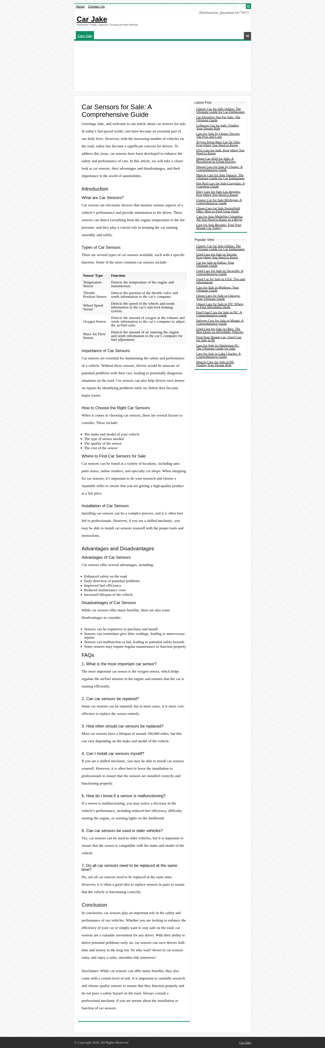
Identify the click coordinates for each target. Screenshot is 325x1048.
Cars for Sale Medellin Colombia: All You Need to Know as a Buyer (219, 218)
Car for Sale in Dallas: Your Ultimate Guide (215, 264)
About (80, 6)
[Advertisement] (162, 66)
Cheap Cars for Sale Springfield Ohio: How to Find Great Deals (218, 209)
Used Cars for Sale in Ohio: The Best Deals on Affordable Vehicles (219, 330)
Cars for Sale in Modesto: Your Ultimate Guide (217, 288)
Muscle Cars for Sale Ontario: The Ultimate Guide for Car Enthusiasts (220, 176)
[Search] (248, 6)
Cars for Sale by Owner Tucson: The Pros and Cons (218, 135)
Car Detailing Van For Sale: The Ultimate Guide (218, 118)
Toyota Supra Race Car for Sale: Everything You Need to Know (218, 143)
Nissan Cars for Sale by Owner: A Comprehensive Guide (219, 168)
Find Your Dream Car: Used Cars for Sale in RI (219, 338)
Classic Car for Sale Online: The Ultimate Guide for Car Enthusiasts (220, 110)
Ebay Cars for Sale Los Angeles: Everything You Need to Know (218, 193)
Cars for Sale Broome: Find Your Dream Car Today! (218, 226)
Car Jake (92, 19)
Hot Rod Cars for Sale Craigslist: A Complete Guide (220, 184)
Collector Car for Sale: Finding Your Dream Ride (217, 126)
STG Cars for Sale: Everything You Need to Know (220, 151)
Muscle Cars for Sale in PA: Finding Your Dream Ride (215, 363)
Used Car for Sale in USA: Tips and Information (220, 280)
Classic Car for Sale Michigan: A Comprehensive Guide (219, 201)
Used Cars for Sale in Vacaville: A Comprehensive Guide (219, 272)
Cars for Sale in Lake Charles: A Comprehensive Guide (218, 355)
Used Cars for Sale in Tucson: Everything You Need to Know (217, 255)
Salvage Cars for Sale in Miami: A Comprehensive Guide (220, 322)
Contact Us (96, 6)
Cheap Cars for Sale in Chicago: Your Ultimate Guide (218, 297)
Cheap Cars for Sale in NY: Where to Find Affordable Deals (219, 305)
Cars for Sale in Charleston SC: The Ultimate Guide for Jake (217, 346)
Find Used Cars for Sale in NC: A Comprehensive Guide (219, 313)
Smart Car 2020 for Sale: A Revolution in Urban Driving (216, 160)
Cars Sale (85, 36)
